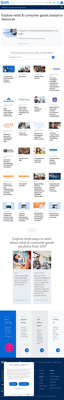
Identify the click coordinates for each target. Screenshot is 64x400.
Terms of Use (24, 396)
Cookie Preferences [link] (5, 396)
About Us (35, 2)
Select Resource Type (15, 57)
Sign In (61, 2)
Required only (24, 384)
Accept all (13, 384)
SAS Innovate (42, 2)
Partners (29, 2)
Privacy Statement (15, 396)
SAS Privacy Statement (26, 373)
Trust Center (31, 396)
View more (32, 230)
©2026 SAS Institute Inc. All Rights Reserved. (46, 396)
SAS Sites (58, 3)
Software (13, 2)
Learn (18, 2)
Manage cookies (19, 388)
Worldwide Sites (51, 3)
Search (47, 3)
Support (23, 2)
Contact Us (54, 3)
